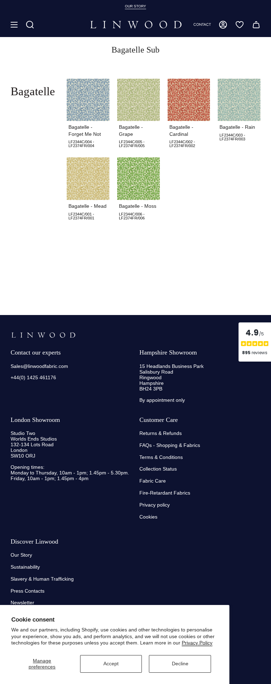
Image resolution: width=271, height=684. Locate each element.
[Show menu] (14, 25)
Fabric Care (152, 481)
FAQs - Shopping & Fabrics (169, 445)
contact (202, 24)
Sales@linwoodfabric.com (39, 366)
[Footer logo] (43, 335)
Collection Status (158, 469)
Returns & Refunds (160, 433)
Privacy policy (154, 505)
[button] (30, 25)
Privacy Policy (197, 643)
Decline (180, 663)
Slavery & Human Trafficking (42, 579)
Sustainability (25, 567)
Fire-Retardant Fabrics (164, 493)
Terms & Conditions (161, 457)
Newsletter (22, 602)
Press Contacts (27, 591)
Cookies (148, 517)
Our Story (21, 555)
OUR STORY (135, 6)
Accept (111, 663)
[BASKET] (256, 25)
